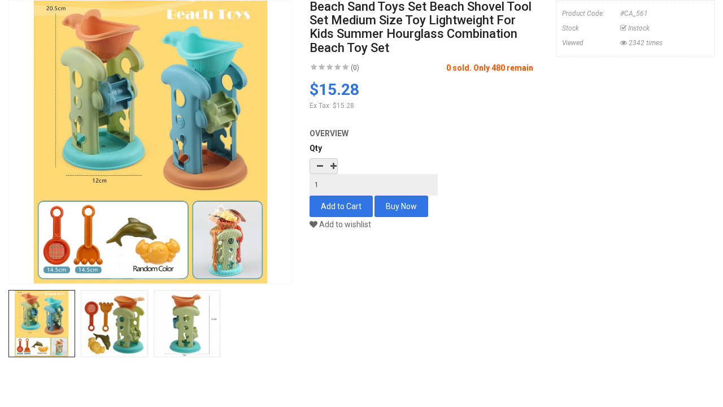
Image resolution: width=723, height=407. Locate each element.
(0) (355, 68)
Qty (316, 148)
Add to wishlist (344, 224)
